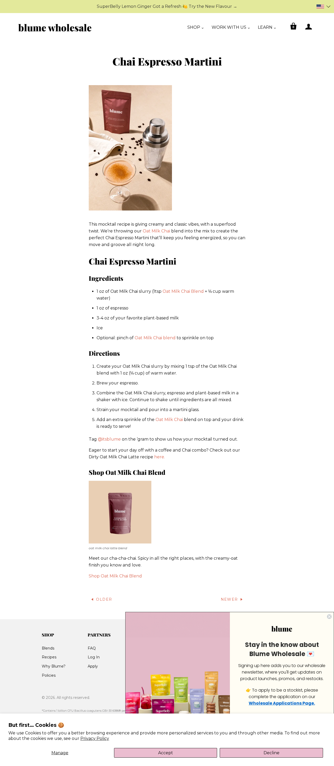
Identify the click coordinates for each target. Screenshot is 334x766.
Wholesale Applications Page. (282, 703)
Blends (48, 648)
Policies (49, 675)
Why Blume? (53, 666)
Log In (94, 657)
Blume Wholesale (55, 27)
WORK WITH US (229, 27)
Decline (271, 752)
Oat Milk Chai (156, 231)
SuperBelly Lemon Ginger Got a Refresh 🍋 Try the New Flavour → (167, 6)
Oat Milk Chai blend (155, 337)
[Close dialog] (329, 616)
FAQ (92, 648)
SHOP (193, 27)
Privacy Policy (94, 738)
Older (104, 599)
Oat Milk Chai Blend (183, 291)
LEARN (265, 27)
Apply (93, 666)
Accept (165, 752)
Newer (229, 599)
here (159, 456)
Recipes (49, 657)
